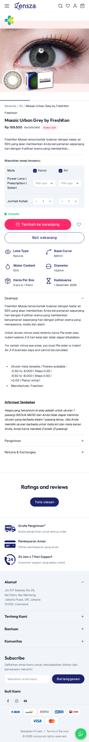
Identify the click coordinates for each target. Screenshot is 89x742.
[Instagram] (16, 701)
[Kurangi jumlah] (36, 201)
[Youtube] (25, 701)
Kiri (66, 170)
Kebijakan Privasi (31, 731)
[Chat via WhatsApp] (80, 733)
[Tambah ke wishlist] (79, 224)
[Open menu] (7, 6)
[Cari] (60, 6)
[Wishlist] (68, 6)
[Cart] (82, 6)
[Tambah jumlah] (50, 201)
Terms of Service (57, 731)
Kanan (42, 170)
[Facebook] (8, 701)
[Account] (75, 6)
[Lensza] (26, 6)
